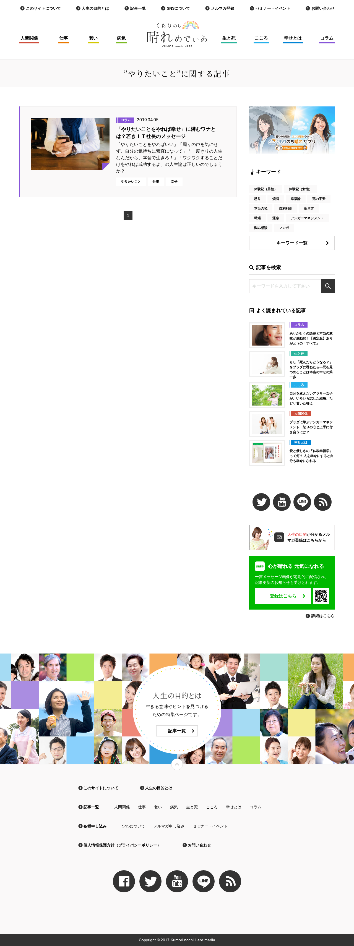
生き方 (309, 208)
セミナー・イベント (273, 8)
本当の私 (260, 208)
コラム (327, 38)
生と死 (229, 38)
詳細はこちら (323, 615)
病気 (121, 38)
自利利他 (285, 208)
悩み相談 (260, 228)
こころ (261, 38)
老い (93, 38)
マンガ (284, 228)
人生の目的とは (95, 8)
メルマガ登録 (222, 8)
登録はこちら (283, 596)
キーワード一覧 (292, 243)
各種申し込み (95, 826)
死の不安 (319, 199)
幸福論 (296, 199)
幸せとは (293, 38)
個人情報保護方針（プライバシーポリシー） (122, 845)
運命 (275, 218)
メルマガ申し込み (168, 826)
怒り (257, 199)
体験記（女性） (300, 189)
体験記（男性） (265, 189)
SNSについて (178, 8)
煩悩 (275, 199)
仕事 (63, 38)
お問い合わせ (323, 8)
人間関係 (29, 38)
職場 (257, 218)
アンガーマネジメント (307, 218)
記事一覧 (138, 8)
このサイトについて (43, 8)
